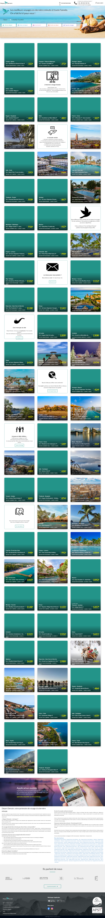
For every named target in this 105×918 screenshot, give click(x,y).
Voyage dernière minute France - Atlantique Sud (80, 857)
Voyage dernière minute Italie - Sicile (60, 849)
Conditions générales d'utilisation (11, 907)
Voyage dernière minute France (94, 845)
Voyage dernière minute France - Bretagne (95, 857)
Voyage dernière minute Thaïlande (60, 856)
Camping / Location (18, 19)
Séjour (5, 19)
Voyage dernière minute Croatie (63, 843)
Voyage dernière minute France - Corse (61, 859)
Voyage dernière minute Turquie (83, 856)
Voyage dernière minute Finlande (83, 845)
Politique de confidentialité (9, 913)
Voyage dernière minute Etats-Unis (71, 845)
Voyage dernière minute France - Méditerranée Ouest (78, 859)
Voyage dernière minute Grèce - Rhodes (87, 846)
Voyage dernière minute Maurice (72, 852)
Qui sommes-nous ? (7, 902)
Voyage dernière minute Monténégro (97, 852)
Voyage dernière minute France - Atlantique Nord (62, 857)
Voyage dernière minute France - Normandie (65, 860)
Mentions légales (7, 909)
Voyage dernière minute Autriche (60, 839)
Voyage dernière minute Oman (60, 853)
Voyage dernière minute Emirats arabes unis (89, 843)
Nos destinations (59, 838)
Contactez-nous (7, 905)
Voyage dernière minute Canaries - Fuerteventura (73, 840)
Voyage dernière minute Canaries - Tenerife (75, 842)
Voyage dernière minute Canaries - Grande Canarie (91, 840)
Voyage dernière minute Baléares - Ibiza (73, 839)
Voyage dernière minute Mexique (84, 852)
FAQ (4, 911)
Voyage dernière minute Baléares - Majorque (89, 839)
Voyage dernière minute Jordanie (88, 849)
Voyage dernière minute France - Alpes (96, 856)
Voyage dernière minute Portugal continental (74, 853)
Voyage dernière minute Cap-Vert (88, 842)
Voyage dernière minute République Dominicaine (91, 853)
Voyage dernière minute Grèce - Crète (73, 846)
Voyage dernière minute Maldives (74, 850)
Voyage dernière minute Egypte (75, 843)
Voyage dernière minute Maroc (97, 850)
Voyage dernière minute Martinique (60, 852)
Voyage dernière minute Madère (62, 850)
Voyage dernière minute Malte (86, 850)
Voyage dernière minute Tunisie (72, 856)
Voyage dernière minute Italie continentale (75, 849)
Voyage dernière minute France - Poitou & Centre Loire (82, 860)
